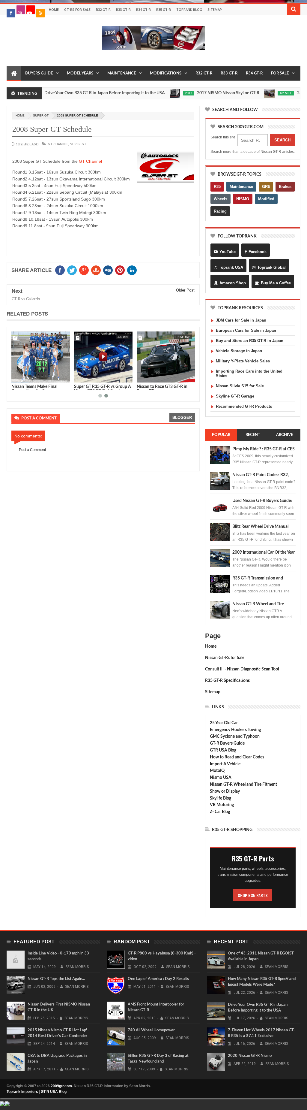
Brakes (285, 186)
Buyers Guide (39, 73)
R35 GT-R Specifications (227, 681)
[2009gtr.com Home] (14, 73)
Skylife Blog (220, 798)
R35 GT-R (163, 9)
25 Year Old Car (224, 723)
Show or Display (225, 791)
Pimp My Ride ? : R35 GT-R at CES (263, 449)
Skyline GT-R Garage (235, 396)
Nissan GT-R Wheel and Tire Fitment (243, 784)
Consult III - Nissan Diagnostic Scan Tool (242, 669)
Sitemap (214, 9)
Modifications (165, 73)
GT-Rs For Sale (77, 9)
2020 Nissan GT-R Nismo (250, 1056)
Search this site (222, 137)
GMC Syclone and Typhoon (235, 736)
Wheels (220, 199)
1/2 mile (266, 93)
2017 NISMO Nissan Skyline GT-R (209, 93)
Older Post (185, 290)
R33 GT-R (123, 9)
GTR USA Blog (223, 750)
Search (282, 140)
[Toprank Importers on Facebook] (11, 13)
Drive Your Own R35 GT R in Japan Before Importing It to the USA (85, 93)
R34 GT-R (143, 9)
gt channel (58, 144)
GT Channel (90, 161)
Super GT (41, 115)
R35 (217, 186)
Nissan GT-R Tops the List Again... (56, 979)
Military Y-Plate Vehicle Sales (243, 361)
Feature (120, 337)
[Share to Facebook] (17, 377)
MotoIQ (217, 771)
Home (54, 9)
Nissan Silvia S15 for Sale (240, 386)
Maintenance (121, 73)
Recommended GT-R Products (244, 406)
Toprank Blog (189, 9)
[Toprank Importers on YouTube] (30, 9)
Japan (60, 337)
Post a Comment (32, 450)
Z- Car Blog (220, 812)
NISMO (242, 199)
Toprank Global (271, 267)
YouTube (227, 252)
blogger (182, 417)
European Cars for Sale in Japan (246, 330)
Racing (220, 211)
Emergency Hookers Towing (235, 730)
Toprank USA (231, 267)
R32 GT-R (103, 9)
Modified (266, 199)
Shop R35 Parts (253, 895)
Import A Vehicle (225, 764)
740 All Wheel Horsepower (151, 1030)
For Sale (280, 73)
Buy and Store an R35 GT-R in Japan (249, 340)
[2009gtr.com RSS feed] (40, 13)
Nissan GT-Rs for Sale (224, 658)
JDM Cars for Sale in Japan (241, 320)
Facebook (258, 252)
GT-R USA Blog (54, 1092)
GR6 (266, 186)
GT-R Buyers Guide (227, 743)
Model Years (80, 73)
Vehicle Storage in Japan (239, 351)
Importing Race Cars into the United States (249, 373)
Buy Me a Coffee (276, 283)
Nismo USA (220, 778)
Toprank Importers (22, 1092)
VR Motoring (222, 805)
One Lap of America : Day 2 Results (158, 979)
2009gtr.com (61, 1086)
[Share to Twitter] (23, 377)
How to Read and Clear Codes (237, 757)
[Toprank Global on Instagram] (20, 9)
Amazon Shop (232, 283)
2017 (169, 93)
